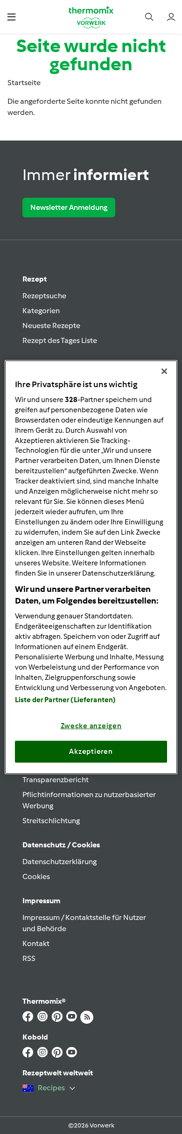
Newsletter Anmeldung (68, 207)
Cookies (36, 876)
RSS (28, 958)
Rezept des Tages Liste (59, 340)
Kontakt (35, 943)
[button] (11, 16)
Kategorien (41, 310)
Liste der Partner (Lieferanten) (65, 700)
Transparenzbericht (55, 779)
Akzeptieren (90, 751)
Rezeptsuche (44, 295)
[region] (91, 567)
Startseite (24, 82)
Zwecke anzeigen (91, 726)
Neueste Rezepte (51, 325)
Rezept (34, 279)
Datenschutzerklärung (59, 861)
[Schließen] (164, 371)
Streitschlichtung (51, 820)
